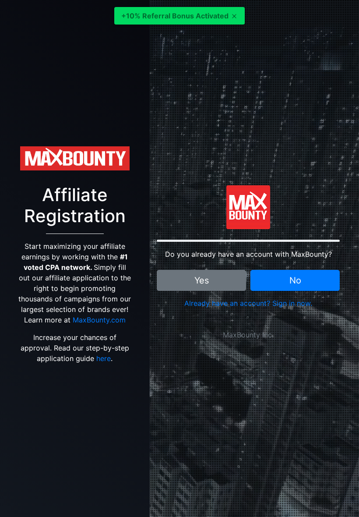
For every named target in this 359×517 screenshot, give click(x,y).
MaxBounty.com (99, 319)
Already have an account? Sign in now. (248, 303)
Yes (201, 280)
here (103, 358)
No (295, 280)
